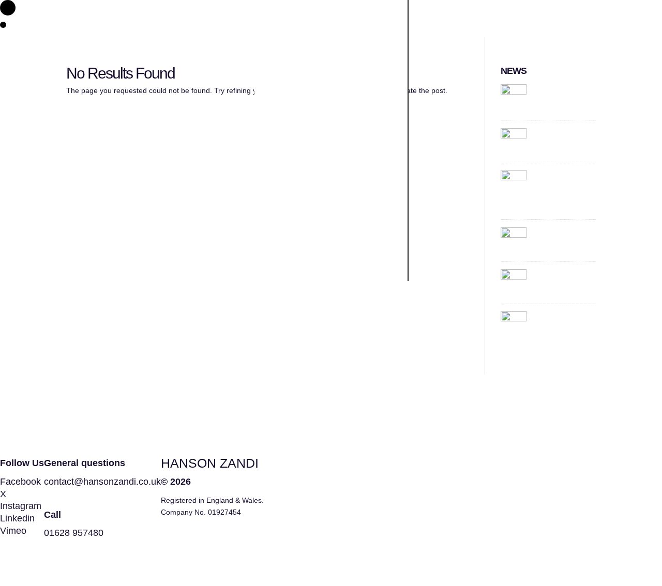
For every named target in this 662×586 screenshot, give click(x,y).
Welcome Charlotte (558, 233)
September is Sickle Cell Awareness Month (562, 97)
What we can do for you (323, 202)
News (300, 355)
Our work (318, 296)
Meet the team (316, 258)
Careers (312, 384)
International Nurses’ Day (563, 317)
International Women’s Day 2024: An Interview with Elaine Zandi (564, 189)
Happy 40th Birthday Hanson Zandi (563, 138)
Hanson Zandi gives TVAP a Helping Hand (563, 279)
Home (301, 155)
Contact (311, 326)
